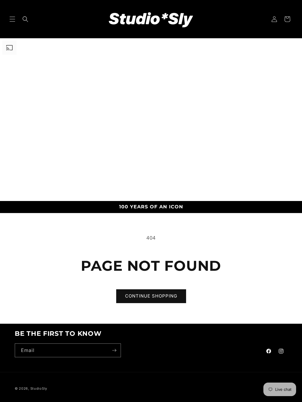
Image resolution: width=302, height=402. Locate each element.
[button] (12, 19)
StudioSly (38, 388)
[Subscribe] (114, 350)
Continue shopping (151, 296)
